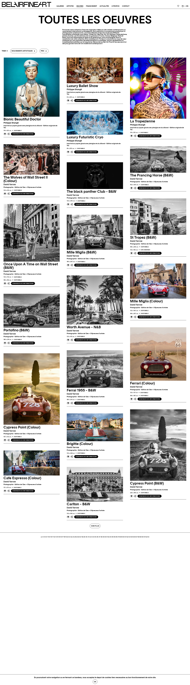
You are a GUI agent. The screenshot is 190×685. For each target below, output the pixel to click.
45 (114, 537)
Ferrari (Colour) (142, 383)
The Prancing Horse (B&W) (151, 175)
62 (146, 537)
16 (61, 537)
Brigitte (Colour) (80, 444)
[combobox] (24, 51)
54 (131, 537)
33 (92, 537)
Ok (95, 682)
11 (52, 537)
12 (54, 537)
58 (138, 537)
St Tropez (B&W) (143, 237)
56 (135, 537)
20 (68, 537)
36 (97, 537)
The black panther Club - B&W (91, 191)
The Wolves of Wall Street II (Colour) (26, 179)
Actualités (104, 6)
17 (62, 537)
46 (116, 537)
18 (64, 537)
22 (71, 537)
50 (124, 537)
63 (148, 537)
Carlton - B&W (78, 504)
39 (103, 537)
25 (77, 537)
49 (122, 537)
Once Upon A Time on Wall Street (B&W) (31, 265)
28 (82, 537)
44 (112, 537)
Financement (91, 6)
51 (125, 537)
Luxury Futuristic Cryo (85, 137)
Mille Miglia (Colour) (146, 301)
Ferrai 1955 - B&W (81, 390)
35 (95, 537)
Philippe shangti (11, 123)
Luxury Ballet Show (82, 86)
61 (144, 537)
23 (73, 537)
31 (88, 537)
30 (86, 537)
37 (99, 537)
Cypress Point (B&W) (147, 483)
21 (69, 537)
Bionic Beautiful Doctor (22, 119)
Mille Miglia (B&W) (81, 252)
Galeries (60, 6)
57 (137, 537)
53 (129, 537)
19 (66, 537)
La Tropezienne (142, 121)
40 (105, 537)
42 (109, 537)
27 (80, 537)
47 (118, 537)
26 (79, 537)
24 (75, 537)
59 (140, 537)
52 (127, 537)
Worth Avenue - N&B (84, 327)
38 (101, 537)
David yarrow (10, 185)
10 (51, 537)
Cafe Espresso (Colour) (22, 478)
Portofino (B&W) (16, 330)
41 (107, 537)
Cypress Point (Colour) (22, 427)
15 (59, 537)
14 (57, 537)
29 (84, 537)
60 (142, 537)
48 (120, 537)
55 (133, 537)
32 (90, 537)
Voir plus (95, 526)
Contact (125, 6)
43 (110, 537)
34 (94, 537)
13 (56, 537)
